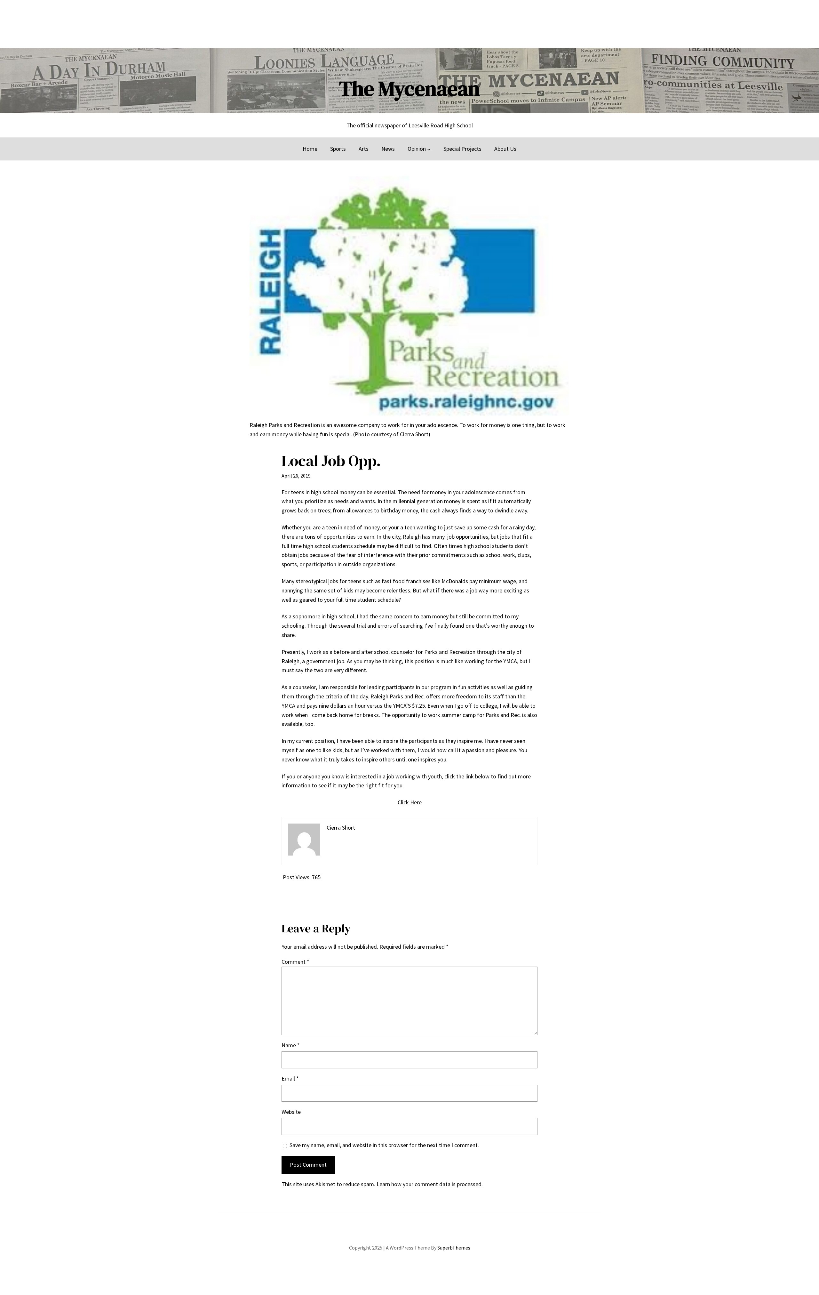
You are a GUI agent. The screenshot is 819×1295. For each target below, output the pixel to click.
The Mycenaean (409, 88)
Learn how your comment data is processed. (430, 1184)
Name (291, 1045)
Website (291, 1111)
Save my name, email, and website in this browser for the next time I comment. (384, 1145)
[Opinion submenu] (429, 149)
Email (290, 1078)
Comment (295, 961)
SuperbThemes (453, 1247)
